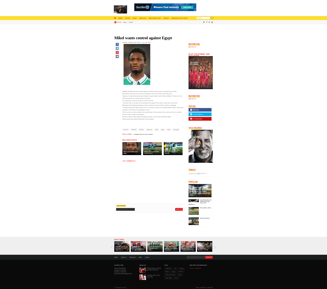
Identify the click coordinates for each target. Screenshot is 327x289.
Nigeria (125, 22)
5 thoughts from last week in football (143, 134)
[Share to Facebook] (117, 44)
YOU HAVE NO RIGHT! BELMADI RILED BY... (171, 248)
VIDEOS (166, 18)
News (135, 18)
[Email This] (117, 56)
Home (120, 18)
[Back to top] (322, 284)
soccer (176, 278)
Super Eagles (176, 129)
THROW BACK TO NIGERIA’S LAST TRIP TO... (121, 248)
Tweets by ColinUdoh (195, 268)
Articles (142, 18)
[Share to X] (117, 48)
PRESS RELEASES (155, 18)
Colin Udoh (147, 42)
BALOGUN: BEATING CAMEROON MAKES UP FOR (203, 248)
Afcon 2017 (125, 129)
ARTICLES (133, 129)
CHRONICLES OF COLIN (179, 18)
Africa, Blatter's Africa (205, 207)
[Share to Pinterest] (117, 52)
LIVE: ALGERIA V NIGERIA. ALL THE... (154, 248)
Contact (147, 257)
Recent (169, 129)
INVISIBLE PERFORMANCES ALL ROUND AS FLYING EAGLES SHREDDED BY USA (200, 191)
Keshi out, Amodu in (205, 218)
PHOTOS (180, 271)
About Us (123, 257)
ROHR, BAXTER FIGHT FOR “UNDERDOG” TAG (187, 248)
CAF (175, 268)
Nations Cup (149, 129)
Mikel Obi (141, 129)
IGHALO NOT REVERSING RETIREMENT (136, 248)
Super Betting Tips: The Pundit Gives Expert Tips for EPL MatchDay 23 (200, 202)
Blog (140, 257)
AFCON (127, 18)
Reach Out (132, 257)
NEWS (156, 129)
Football (131, 22)
